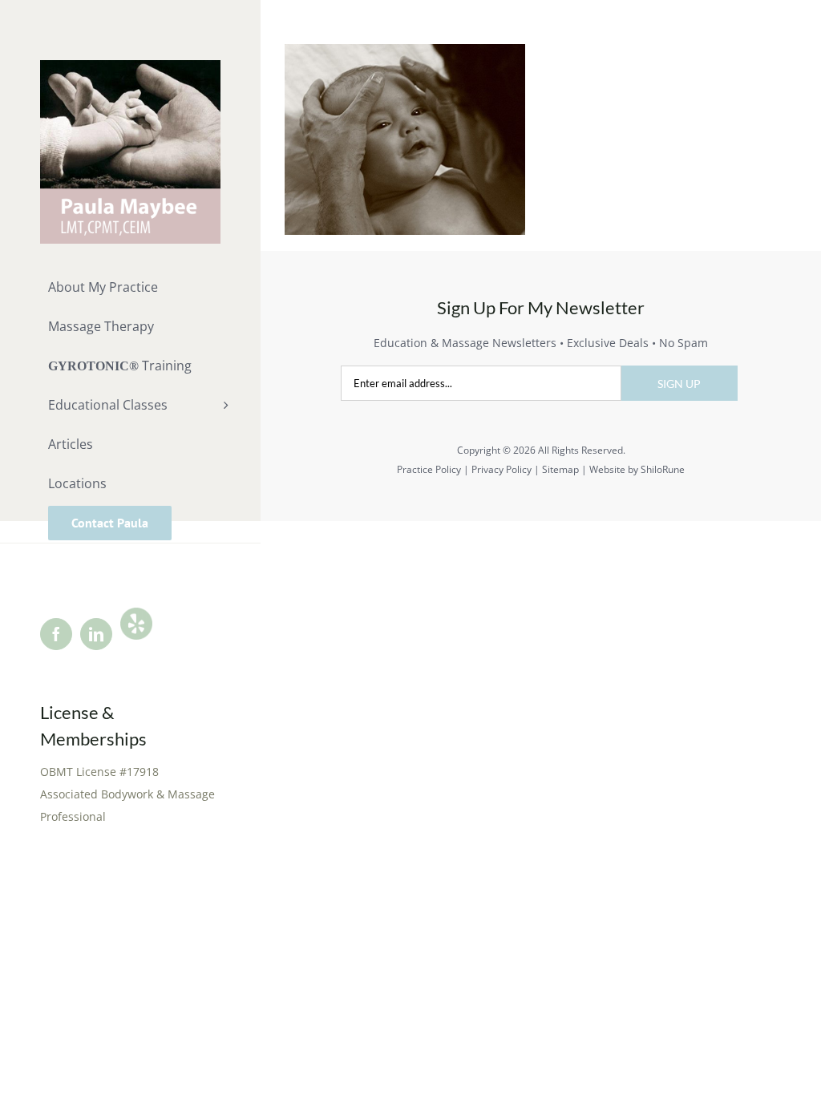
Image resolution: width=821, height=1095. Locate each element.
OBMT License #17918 (99, 771)
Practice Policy (429, 469)
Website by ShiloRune (637, 469)
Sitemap (560, 469)
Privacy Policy (501, 469)
